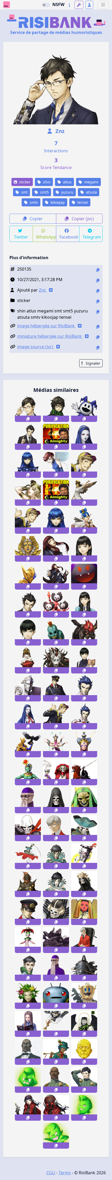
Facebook (68, 237)
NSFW (58, 4)
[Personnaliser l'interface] (78, 5)
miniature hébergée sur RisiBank (50, 336)
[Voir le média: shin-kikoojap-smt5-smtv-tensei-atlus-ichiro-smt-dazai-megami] (56, 716)
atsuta (91, 192)
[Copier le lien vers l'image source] (98, 348)
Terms (65, 1173)
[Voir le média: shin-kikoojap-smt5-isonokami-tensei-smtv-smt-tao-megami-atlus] (84, 605)
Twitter (21, 237)
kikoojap (57, 202)
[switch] (46, 5)
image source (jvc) (35, 347)
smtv (33, 202)
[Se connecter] (89, 5)
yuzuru (66, 192)
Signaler (92, 363)
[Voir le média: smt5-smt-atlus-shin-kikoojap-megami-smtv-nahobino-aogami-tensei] (84, 688)
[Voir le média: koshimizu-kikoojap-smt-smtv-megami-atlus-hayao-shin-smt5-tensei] (28, 437)
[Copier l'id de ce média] (98, 270)
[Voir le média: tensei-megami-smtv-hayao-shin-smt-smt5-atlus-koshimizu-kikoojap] (28, 605)
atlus (67, 181)
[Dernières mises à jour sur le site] (69, 5)
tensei (82, 202)
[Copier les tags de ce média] (98, 312)
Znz (59, 131)
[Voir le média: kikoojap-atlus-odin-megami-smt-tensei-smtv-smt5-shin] (28, 744)
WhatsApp (46, 237)
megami (90, 181)
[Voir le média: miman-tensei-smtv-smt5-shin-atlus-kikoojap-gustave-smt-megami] (56, 605)
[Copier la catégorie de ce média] (98, 301)
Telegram (92, 237)
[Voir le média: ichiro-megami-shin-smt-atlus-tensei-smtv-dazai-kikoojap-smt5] (84, 465)
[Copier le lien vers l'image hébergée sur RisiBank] (98, 327)
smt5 (44, 192)
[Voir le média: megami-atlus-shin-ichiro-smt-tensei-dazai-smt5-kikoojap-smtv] (28, 521)
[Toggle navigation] (103, 5)
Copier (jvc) (82, 219)
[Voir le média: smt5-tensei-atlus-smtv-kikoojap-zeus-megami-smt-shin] (28, 688)
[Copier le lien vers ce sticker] (28, 419)
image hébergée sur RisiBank (46, 326)
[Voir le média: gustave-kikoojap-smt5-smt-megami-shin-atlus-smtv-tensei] (56, 633)
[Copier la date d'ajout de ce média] (98, 280)
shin (46, 181)
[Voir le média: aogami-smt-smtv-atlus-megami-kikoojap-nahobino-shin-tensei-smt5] (84, 716)
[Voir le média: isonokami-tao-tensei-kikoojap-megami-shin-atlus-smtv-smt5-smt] (84, 549)
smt (24, 192)
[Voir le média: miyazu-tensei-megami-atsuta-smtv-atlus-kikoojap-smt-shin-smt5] (56, 409)
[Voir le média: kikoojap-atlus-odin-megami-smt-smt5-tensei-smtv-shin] (28, 577)
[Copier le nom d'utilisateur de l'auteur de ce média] (98, 291)
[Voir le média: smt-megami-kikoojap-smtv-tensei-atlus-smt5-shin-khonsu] (28, 772)
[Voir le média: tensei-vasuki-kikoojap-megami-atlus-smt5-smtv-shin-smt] (56, 744)
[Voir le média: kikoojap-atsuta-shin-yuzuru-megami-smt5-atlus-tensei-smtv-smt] (28, 409)
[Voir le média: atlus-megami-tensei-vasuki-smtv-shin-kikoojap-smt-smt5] (84, 744)
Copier (36, 219)
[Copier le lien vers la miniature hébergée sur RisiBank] (98, 337)
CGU (50, 1173)
